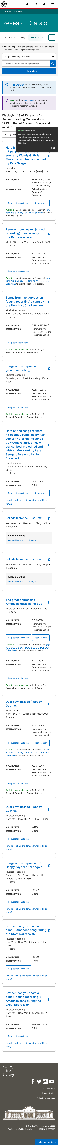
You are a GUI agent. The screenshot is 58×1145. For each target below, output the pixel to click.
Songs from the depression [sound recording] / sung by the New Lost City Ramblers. (25, 301)
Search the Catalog (15, 37)
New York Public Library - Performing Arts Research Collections (28, 281)
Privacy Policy (48, 1093)
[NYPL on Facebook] (33, 1082)
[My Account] (27, 4)
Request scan (41, 203)
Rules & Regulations (46, 1098)
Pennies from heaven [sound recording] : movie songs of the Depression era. (25, 233)
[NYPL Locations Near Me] (36, 4)
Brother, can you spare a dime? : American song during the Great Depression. (26, 930)
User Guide (29, 100)
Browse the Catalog (42, 37)
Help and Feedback (47, 1142)
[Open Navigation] (52, 4)
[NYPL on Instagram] (45, 1082)
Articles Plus (18, 84)
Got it (53, 148)
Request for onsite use (18, 203)
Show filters (31, 71)
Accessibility (49, 1088)
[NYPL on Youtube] (52, 1082)
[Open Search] (44, 4)
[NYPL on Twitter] (39, 1082)
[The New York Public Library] (4, 4)
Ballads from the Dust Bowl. (24, 518)
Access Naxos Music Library (21, 540)
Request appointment (18, 343)
